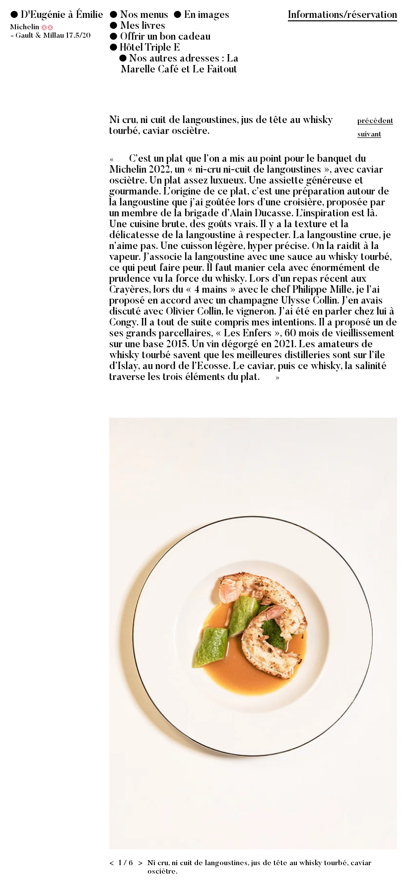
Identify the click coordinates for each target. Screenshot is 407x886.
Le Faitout (215, 70)
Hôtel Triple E (150, 48)
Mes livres (141, 26)
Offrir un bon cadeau (164, 37)
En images (205, 15)
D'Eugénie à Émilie (56, 25)
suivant (369, 134)
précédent (375, 121)
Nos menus (143, 15)
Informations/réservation (342, 15)
